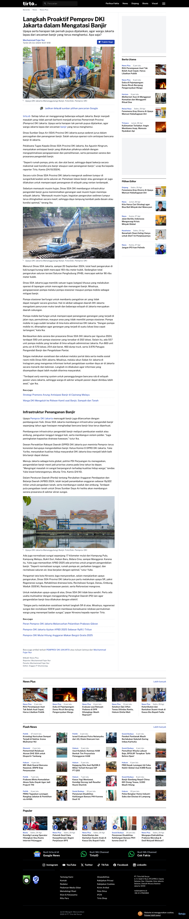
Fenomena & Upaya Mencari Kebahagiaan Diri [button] (137, 112)
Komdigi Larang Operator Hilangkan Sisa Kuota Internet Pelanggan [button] (35, 838)
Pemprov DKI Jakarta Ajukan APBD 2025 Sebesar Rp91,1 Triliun (57, 629)
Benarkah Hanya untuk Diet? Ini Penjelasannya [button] (136, 234)
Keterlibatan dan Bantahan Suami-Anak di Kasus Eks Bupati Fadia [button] (154, 709)
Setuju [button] (181, 913)
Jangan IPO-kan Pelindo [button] (133, 247)
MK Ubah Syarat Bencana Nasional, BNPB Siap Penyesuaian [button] (35, 768)
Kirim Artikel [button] (103, 888)
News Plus (44, 10)
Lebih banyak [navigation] (159, 682)
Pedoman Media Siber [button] (70, 888)
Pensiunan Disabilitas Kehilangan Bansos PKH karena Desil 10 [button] (87, 797)
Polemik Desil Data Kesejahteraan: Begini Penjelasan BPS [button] (63, 838)
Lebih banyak (159, 727)
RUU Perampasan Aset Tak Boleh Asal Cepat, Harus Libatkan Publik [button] (135, 71)
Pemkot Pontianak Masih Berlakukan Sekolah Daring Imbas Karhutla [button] (135, 739)
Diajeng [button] (135, 3)
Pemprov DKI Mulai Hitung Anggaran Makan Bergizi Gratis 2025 (58, 635)
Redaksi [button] (64, 884)
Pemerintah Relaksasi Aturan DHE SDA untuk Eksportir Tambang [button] (34, 753)
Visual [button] (155, 3)
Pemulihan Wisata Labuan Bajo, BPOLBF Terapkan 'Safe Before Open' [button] (136, 753)
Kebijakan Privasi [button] (105, 880)
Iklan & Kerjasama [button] (68, 895)
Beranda (26, 10)
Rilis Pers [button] (64, 898)
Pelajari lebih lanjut (152, 915)
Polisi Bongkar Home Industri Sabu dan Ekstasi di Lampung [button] (136, 795)
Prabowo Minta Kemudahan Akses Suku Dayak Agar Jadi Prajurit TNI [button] (36, 782)
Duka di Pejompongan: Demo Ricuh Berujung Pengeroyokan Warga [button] (132, 85)
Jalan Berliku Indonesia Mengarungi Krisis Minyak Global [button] (133, 221)
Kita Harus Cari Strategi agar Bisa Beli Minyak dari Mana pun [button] (137, 205)
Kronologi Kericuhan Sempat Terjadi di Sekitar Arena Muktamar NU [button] (37, 739)
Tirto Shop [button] (102, 898)
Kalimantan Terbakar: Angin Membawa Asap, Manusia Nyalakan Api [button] (135, 128)
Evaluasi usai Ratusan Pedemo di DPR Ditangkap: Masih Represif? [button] (92, 711)
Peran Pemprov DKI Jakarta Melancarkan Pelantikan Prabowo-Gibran (60, 623)
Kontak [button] (63, 880)
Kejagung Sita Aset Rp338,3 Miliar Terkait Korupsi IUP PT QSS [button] (86, 768)
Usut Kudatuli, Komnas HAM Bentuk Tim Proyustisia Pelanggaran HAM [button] (86, 753)
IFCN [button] (99, 895)
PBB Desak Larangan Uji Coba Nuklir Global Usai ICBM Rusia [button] (136, 766)
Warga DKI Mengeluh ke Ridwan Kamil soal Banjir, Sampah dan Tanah (60, 400)
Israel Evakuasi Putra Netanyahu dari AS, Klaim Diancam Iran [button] (88, 737)
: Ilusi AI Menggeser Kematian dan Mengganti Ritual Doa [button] (136, 100)
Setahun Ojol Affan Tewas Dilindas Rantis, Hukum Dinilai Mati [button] (122, 709)
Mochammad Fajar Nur (34, 40)
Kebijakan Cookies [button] (106, 884)
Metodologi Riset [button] (68, 891)
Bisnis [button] (145, 3)
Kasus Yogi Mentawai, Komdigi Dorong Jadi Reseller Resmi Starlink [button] (86, 782)
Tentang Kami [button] (66, 877)
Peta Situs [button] (102, 891)
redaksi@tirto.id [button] (140, 891)
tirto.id (26, 116)
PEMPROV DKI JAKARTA (58, 650)
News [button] (125, 3)
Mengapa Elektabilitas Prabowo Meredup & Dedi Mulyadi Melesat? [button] (153, 838)
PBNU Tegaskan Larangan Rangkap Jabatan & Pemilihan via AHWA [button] (37, 797)
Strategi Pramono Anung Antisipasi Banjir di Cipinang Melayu (56, 394)
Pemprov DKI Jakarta (41, 418)
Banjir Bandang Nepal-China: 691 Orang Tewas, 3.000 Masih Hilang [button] (136, 782)
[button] (30, 3)
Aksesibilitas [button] (103, 877)
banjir (63, 126)
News (34, 10)
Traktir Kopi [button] (107, 42)
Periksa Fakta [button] (112, 3)
